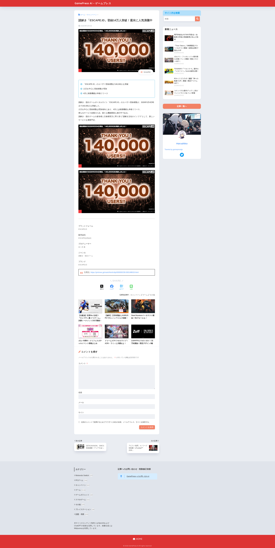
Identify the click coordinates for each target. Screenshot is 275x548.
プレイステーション (85, 509)
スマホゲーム (83, 500)
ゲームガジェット (84, 495)
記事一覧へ (182, 106)
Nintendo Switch (84, 475)
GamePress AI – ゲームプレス (93, 3)
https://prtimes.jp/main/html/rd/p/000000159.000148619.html (115, 272)
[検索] (197, 18)
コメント (83, 363)
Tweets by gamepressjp (174, 149)
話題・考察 (82, 514)
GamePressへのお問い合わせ (138, 476)
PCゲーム (81, 480)
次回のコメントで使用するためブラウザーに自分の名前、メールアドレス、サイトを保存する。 (115, 422)
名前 (80, 393)
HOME (138, 539)
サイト (81, 412)
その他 (152, 295)
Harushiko (182, 143)
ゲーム (145, 295)
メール (81, 402)
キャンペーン (135, 295)
